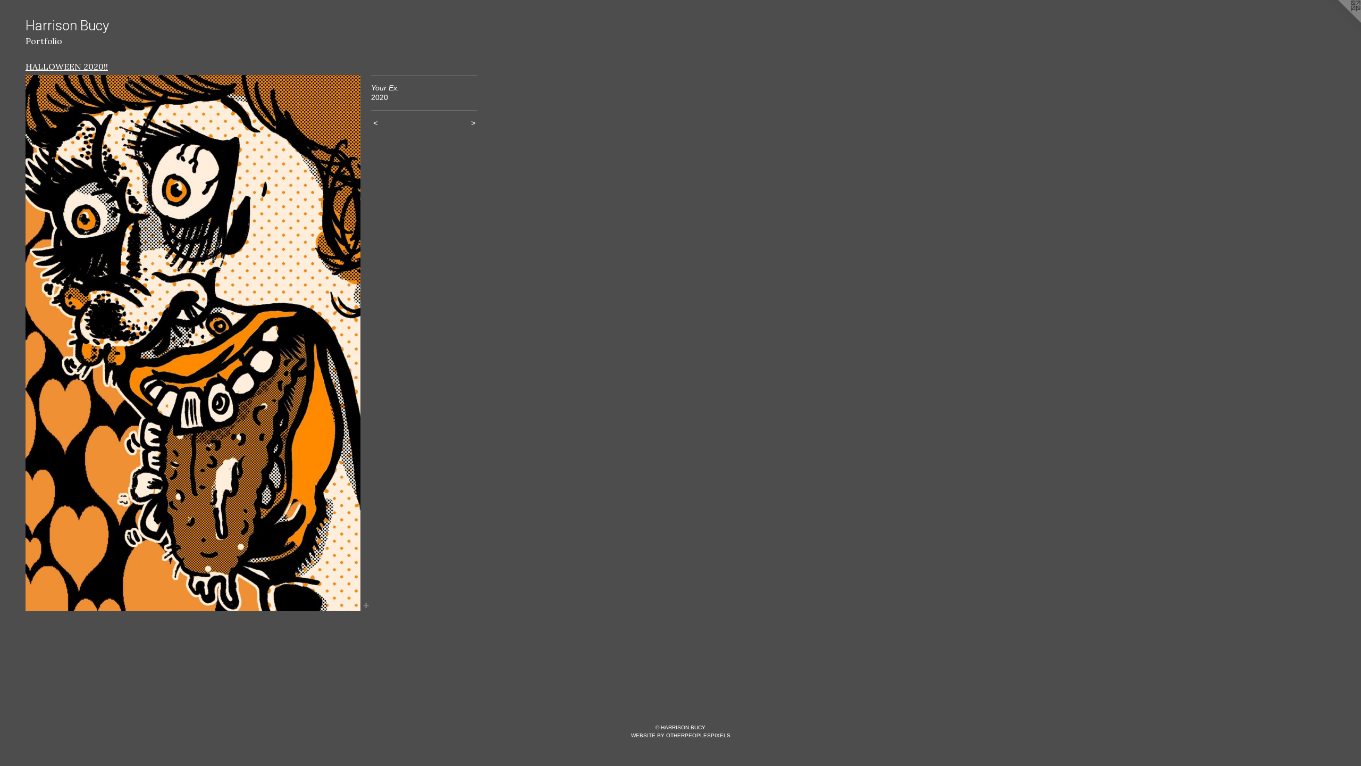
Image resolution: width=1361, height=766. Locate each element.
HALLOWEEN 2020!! (67, 66)
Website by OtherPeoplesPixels (680, 735)
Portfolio (44, 41)
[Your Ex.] (193, 343)
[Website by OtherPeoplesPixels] (1339, 21)
